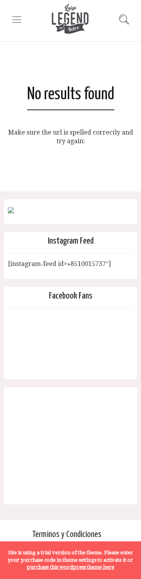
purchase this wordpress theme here (70, 567)
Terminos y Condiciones (66, 534)
